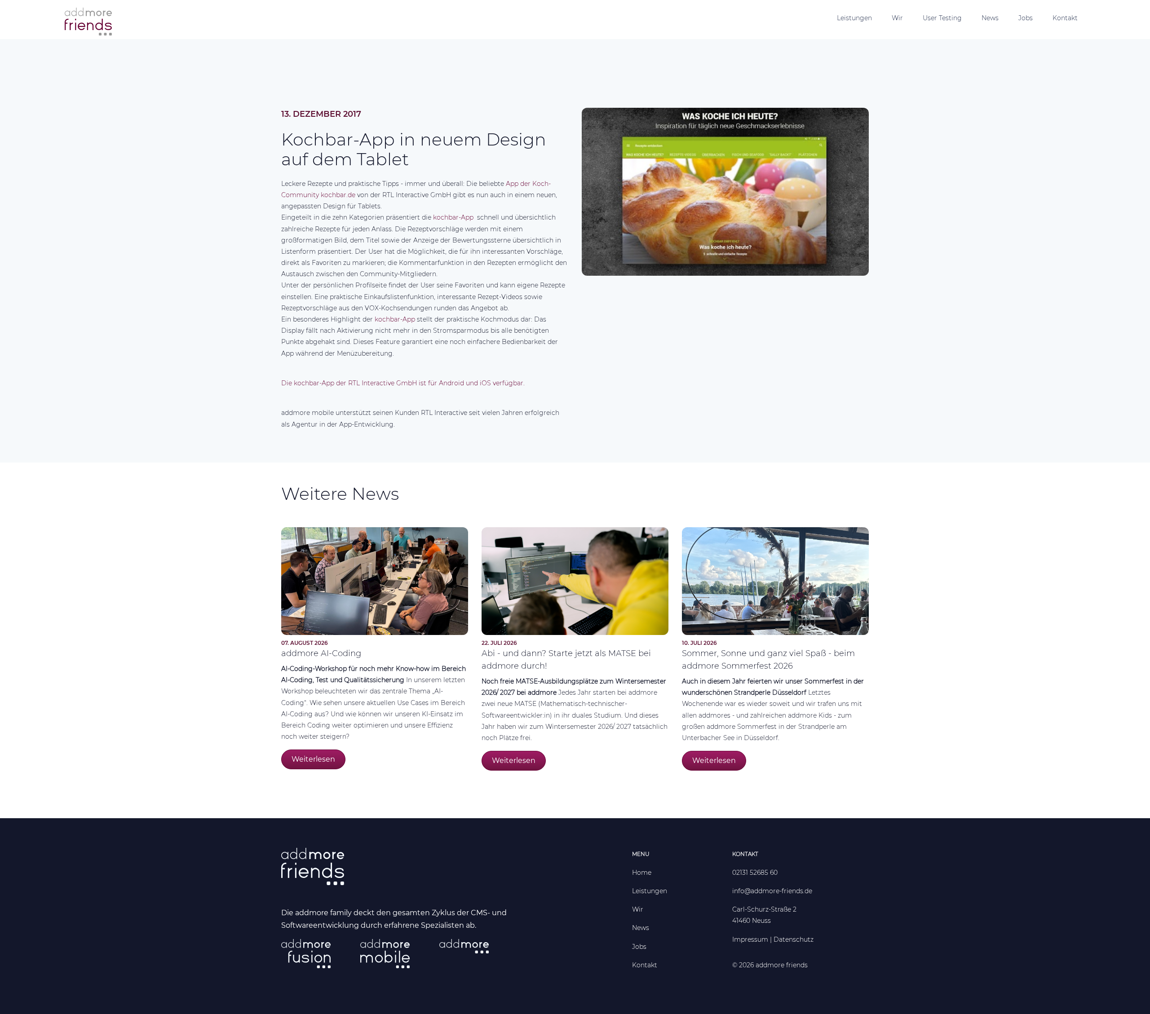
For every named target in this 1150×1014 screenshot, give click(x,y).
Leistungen (854, 18)
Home (641, 873)
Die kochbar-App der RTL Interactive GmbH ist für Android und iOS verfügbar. (403, 383)
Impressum (750, 939)
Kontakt (1065, 18)
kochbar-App (454, 217)
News (990, 18)
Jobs (1025, 18)
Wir (897, 18)
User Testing (942, 18)
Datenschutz (794, 939)
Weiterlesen (313, 759)
